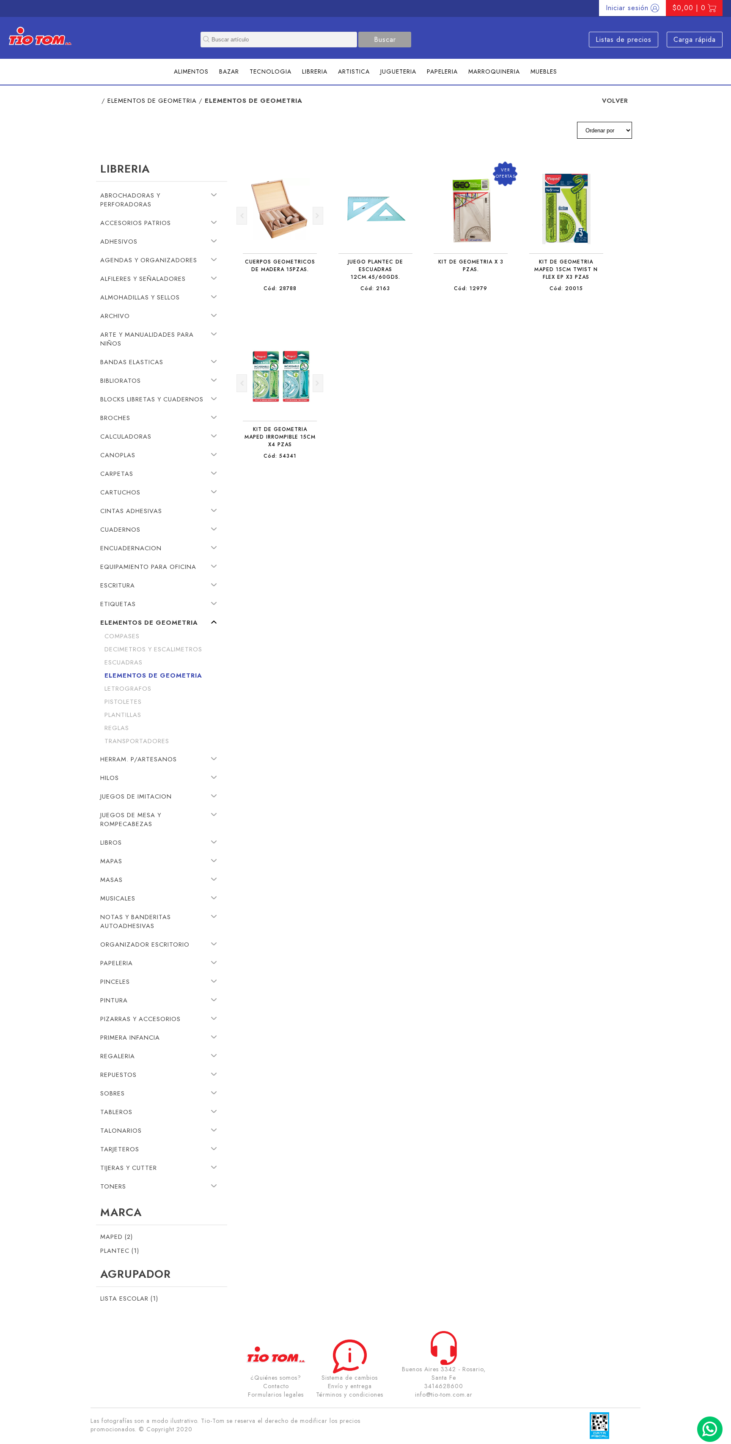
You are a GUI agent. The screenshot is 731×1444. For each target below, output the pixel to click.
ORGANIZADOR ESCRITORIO (145, 944)
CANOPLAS (117, 454)
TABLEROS (116, 1111)
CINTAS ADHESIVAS (131, 510)
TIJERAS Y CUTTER (128, 1167)
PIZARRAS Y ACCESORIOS (140, 1018)
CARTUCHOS (120, 492)
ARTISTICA (354, 71)
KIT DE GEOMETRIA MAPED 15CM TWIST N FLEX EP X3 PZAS (566, 269)
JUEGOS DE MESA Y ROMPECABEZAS (130, 819)
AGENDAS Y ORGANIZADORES (148, 259)
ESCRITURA (117, 585)
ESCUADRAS (123, 662)
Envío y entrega (350, 1386)
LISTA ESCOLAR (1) (129, 1298)
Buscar (385, 39)
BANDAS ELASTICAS (131, 361)
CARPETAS (116, 473)
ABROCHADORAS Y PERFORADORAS (130, 200)
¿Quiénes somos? (275, 1377)
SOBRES (112, 1093)
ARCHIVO (115, 315)
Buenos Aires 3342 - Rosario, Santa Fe (444, 1373)
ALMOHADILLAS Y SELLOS (140, 297)
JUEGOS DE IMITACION (136, 796)
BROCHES (115, 417)
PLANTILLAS (122, 714)
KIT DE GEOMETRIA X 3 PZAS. (470, 265)
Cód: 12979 (470, 288)
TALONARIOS (121, 1130)
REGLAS (116, 727)
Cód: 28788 (280, 288)
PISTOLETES (123, 701)
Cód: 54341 (280, 456)
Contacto (276, 1386)
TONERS (113, 1186)
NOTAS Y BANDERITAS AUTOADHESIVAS (135, 921)
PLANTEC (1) (119, 1250)
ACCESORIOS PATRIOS (135, 222)
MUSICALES (117, 898)
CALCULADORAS (125, 436)
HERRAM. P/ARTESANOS (138, 759)
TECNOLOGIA (270, 71)
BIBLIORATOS (120, 380)
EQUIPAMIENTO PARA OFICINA (148, 566)
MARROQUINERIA (494, 71)
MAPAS (111, 861)
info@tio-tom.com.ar (444, 1394)
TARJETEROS (119, 1149)
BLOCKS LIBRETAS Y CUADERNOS (151, 399)
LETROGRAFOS (127, 688)
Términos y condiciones (349, 1394)
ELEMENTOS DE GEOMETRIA (152, 100)
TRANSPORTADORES (136, 740)
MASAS (111, 879)
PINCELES (115, 981)
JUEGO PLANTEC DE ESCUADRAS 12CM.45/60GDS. (375, 269)
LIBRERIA (314, 71)
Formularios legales (276, 1394)
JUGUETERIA (398, 71)
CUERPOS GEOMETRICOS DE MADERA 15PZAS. (280, 265)
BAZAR (229, 71)
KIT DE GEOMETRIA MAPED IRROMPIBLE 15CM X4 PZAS (280, 437)
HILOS (109, 777)
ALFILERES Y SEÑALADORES (143, 278)
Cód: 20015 (566, 288)
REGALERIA (117, 1055)
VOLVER (615, 100)
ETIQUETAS (118, 603)
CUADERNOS (120, 529)
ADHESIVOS (118, 241)
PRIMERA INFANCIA (130, 1037)
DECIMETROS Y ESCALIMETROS (153, 649)
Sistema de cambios (350, 1377)
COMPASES (122, 635)
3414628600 (443, 1386)
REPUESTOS (118, 1074)
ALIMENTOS (191, 71)
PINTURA (114, 1000)
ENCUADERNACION (131, 548)
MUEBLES (543, 71)
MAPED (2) (116, 1236)
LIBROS (111, 842)
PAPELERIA (442, 71)
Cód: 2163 (375, 288)
